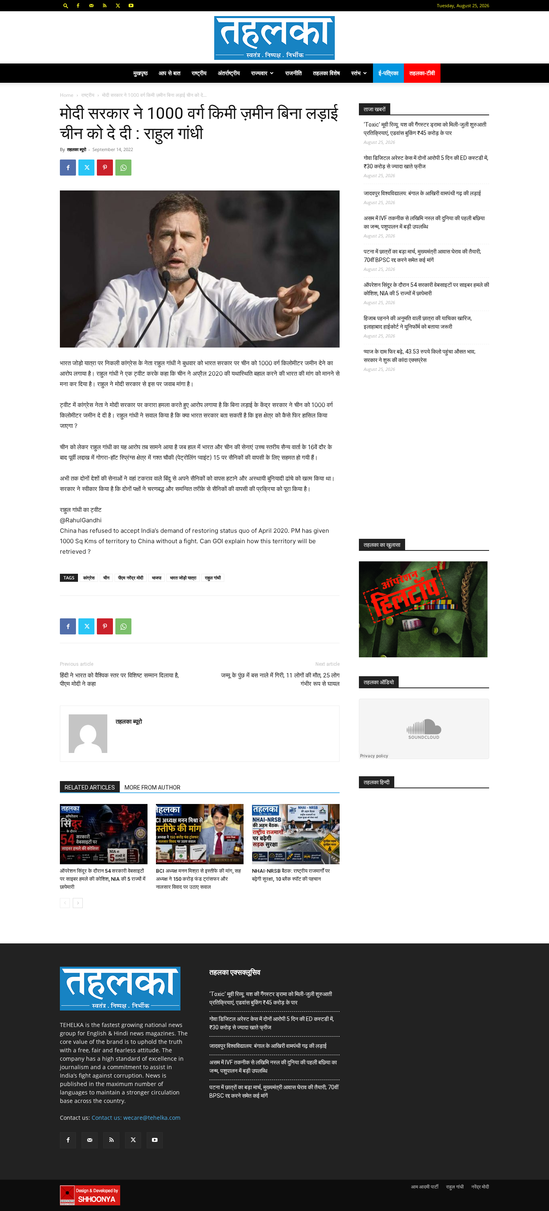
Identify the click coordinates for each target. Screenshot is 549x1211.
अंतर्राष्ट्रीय (229, 73)
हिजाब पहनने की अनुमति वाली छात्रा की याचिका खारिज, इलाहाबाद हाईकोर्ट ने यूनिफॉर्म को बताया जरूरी (418, 322)
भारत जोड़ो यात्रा (183, 578)
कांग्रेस (88, 578)
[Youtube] (131, 5)
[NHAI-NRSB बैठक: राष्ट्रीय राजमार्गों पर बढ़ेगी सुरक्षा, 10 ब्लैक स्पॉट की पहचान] (296, 834)
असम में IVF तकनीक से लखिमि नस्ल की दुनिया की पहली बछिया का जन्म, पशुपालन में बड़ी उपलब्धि (424, 222)
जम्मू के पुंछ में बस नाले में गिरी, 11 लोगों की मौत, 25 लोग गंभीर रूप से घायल (280, 679)
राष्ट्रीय (199, 73)
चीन (106, 578)
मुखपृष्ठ (140, 73)
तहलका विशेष (326, 73)
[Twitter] (118, 5)
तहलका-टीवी (422, 73)
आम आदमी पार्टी (424, 1186)
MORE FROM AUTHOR (152, 787)
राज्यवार (259, 73)
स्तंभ (356, 73)
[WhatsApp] (123, 168)
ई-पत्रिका (388, 73)
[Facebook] (78, 5)
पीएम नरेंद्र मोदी (130, 578)
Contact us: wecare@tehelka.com (136, 1117)
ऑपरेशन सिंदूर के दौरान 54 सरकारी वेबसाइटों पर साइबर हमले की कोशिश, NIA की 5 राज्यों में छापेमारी (102, 879)
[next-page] (78, 903)
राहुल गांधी (213, 578)
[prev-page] (65, 903)
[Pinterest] (105, 168)
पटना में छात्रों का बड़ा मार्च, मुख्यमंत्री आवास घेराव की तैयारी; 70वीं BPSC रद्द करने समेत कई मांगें (422, 255)
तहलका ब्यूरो (76, 149)
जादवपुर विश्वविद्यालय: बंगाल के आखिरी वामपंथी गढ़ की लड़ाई (422, 193)
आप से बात (169, 73)
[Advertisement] (419, 463)
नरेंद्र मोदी (480, 1186)
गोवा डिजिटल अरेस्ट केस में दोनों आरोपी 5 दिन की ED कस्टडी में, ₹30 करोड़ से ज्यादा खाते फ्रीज (426, 162)
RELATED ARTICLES (90, 787)
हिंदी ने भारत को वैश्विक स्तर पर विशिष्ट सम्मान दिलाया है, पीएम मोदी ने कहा (119, 679)
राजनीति (293, 73)
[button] (66, 5)
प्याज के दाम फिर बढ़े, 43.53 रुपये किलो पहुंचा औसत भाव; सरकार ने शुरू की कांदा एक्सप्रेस (419, 355)
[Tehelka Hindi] (274, 38)
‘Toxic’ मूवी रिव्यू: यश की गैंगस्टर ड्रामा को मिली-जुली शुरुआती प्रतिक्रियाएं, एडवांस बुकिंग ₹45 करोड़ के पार (425, 128)
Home (67, 95)
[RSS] (104, 5)
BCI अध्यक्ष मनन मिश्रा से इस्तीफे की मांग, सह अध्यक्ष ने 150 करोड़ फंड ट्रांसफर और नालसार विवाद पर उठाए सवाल (198, 879)
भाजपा (156, 578)
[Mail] (91, 5)
